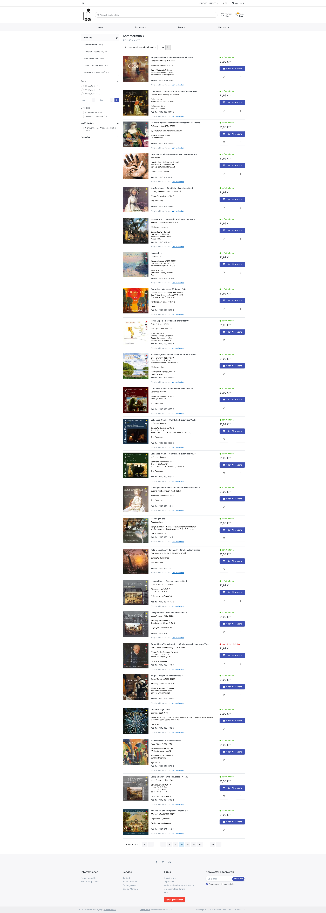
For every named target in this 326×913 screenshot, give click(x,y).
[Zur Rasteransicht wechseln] (163, 47)
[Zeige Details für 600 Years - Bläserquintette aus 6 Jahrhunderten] (135, 166)
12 (194, 844)
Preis (83, 81)
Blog (225, 3)
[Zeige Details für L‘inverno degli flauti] (135, 721)
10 (181, 844)
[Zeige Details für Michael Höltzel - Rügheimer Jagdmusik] (135, 822)
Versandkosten (178, 85)
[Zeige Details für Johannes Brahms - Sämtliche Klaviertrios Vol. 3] (135, 465)
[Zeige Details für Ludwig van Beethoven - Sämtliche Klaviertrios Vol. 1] (135, 499)
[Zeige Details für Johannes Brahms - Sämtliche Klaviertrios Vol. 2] (135, 431)
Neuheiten (85, 137)
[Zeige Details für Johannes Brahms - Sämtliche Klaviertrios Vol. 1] (135, 400)
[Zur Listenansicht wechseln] (168, 47)
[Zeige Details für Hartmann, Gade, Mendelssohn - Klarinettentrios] (135, 366)
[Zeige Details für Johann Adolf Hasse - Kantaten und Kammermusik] (135, 103)
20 (212, 844)
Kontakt (203, 3)
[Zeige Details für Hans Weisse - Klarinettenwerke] (135, 752)
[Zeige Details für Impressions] (135, 264)
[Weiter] (218, 844)
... (157, 844)
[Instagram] (163, 862)
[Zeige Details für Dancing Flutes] (135, 530)
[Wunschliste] (224, 77)
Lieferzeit (85, 108)
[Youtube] (169, 862)
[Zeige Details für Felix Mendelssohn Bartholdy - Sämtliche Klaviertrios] (135, 561)
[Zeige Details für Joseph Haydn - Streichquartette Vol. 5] (135, 624)
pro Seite (130, 844)
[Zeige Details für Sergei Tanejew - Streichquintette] (135, 687)
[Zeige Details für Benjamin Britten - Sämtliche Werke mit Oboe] (135, 69)
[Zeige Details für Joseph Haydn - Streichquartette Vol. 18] (135, 788)
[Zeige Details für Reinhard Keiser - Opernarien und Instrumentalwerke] (135, 134)
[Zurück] (144, 844)
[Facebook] (156, 862)
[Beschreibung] (240, 77)
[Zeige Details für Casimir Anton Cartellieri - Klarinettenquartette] (135, 231)
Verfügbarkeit (87, 123)
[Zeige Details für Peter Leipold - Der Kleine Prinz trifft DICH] (135, 332)
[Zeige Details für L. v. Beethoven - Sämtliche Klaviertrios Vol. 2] (135, 199)
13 (200, 844)
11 (188, 844)
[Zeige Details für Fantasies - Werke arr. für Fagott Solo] (135, 300)
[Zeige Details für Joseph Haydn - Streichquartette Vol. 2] (135, 592)
